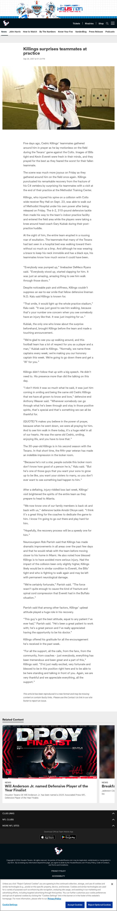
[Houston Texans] (58, 851)
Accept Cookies (75, 905)
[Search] (107, 23)
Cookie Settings (9, 904)
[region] (58, 895)
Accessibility (58, 876)
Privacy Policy (58, 871)
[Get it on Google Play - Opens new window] (68, 838)
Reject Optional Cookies (99, 905)
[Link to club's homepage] (6, 22)
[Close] (112, 884)
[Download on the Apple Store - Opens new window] (47, 837)
